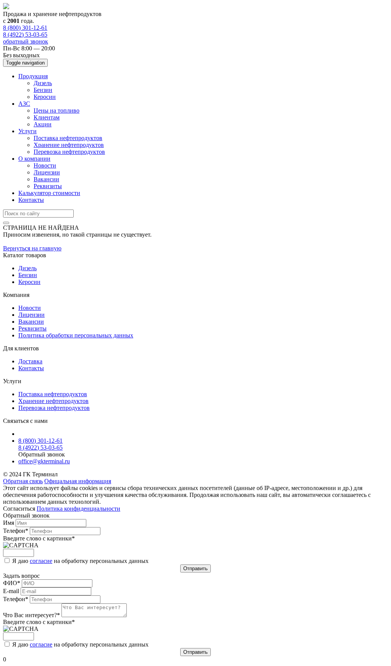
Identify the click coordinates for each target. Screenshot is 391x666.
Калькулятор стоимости (49, 193)
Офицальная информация (77, 481)
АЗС (24, 103)
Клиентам (47, 117)
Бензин (43, 90)
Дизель (43, 83)
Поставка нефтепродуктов (68, 138)
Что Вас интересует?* (32, 615)
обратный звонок (25, 41)
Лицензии (47, 172)
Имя (9, 522)
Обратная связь (23, 481)
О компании (34, 158)
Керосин (45, 97)
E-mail (12, 591)
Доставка (30, 361)
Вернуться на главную (32, 248)
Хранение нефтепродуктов (69, 145)
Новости (45, 165)
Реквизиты (48, 186)
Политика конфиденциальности (78, 508)
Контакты (31, 200)
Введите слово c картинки (39, 538)
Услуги (27, 131)
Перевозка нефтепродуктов (69, 151)
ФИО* (12, 583)
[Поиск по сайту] (6, 223)
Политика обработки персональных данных (75, 335)
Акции (43, 124)
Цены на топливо (56, 110)
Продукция (33, 76)
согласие (41, 561)
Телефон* (16, 530)
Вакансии (46, 179)
